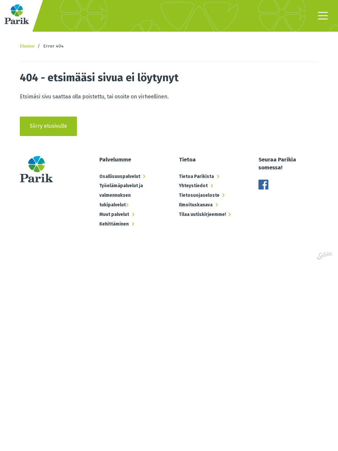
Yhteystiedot (193, 186)
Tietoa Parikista (196, 176)
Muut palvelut (114, 214)
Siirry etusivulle (48, 126)
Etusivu (27, 46)
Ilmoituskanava (196, 205)
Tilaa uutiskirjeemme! (202, 214)
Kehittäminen (114, 224)
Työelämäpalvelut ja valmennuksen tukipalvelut (121, 195)
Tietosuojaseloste (199, 195)
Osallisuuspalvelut (119, 176)
